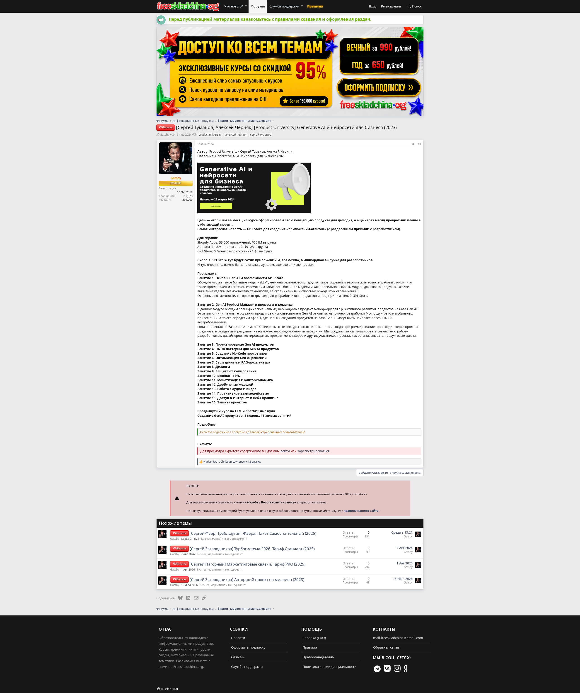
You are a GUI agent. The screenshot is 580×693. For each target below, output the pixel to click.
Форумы (258, 6)
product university (210, 135)
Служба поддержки (284, 6)
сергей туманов (260, 135)
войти (285, 451)
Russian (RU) (169, 689)
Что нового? (233, 6)
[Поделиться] (413, 144)
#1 (419, 144)
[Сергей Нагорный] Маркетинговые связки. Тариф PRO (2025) (247, 564)
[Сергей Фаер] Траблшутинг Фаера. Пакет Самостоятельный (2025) (253, 533)
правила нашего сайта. (361, 511)
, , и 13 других (232, 462)
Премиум (315, 6)
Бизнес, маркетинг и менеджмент (224, 539)
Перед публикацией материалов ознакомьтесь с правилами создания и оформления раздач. (270, 19)
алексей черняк (235, 135)
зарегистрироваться (313, 451)
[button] (245, 5)
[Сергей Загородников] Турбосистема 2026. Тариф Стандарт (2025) (252, 548)
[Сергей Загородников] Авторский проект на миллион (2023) (247, 579)
